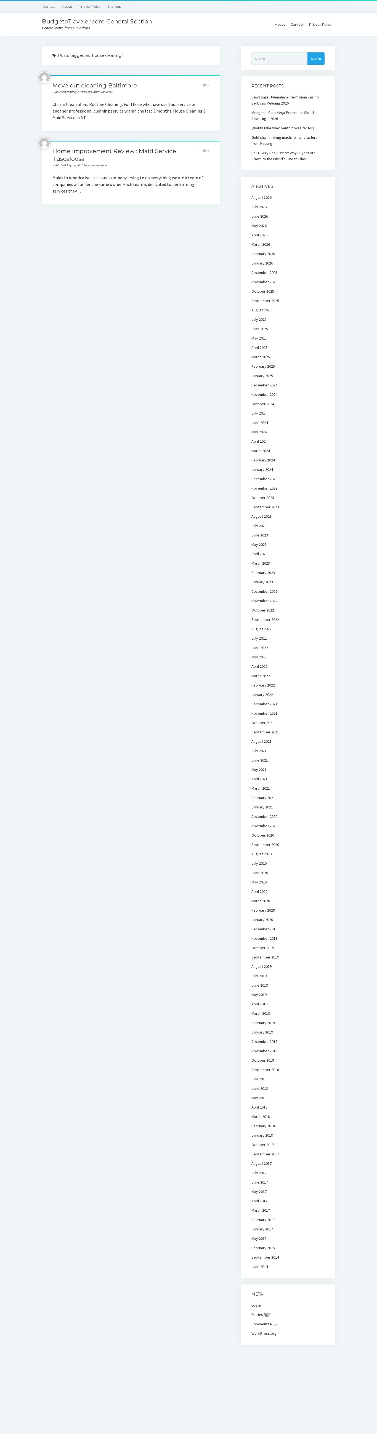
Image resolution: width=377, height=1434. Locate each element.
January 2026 (262, 263)
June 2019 (259, 985)
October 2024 (262, 403)
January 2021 (262, 807)
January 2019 (262, 1032)
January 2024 (262, 469)
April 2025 (259, 347)
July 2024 (259, 413)
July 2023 (259, 525)
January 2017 (262, 1229)
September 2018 (265, 1069)
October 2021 (262, 722)
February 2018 (263, 1125)
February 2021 (263, 797)
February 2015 (263, 1247)
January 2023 (262, 582)
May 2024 (259, 431)
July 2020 (259, 863)
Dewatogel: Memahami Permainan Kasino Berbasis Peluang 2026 (285, 100)
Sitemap (114, 6)
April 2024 (259, 441)
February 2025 (263, 366)
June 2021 (259, 760)
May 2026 (259, 225)
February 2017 (263, 1219)
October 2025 (262, 291)
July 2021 (259, 750)
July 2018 (259, 1079)
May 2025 (259, 338)
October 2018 (262, 1060)
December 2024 (264, 385)
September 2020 (265, 844)
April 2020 (259, 891)
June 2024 (259, 422)
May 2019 (259, 994)
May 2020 (259, 882)
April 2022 (259, 666)
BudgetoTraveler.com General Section (97, 21)
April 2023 (259, 553)
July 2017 (259, 1172)
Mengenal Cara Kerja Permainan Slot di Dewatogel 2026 (283, 115)
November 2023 (264, 488)
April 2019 (259, 1004)
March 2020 (260, 900)
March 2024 (260, 450)
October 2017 (262, 1144)
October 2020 (262, 835)
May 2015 (259, 1238)
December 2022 (264, 591)
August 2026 (261, 197)
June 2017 (259, 1182)
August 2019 (261, 966)
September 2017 (265, 1154)
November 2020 (264, 825)
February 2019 (263, 1022)
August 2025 (261, 310)
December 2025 (264, 272)
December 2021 (264, 703)
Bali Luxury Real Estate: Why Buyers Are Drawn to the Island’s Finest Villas (283, 155)
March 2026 (260, 244)
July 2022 (259, 638)
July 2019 (259, 975)
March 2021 (260, 788)
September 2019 (265, 957)
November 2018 (264, 1050)
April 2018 (259, 1107)
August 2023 (261, 516)
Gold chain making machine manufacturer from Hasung (285, 140)
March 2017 (260, 1210)
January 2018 (262, 1135)
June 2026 (259, 216)
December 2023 (264, 478)
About (67, 6)
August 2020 (261, 853)
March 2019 (260, 1013)
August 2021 (261, 741)
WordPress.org (264, 1333)
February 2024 (263, 460)
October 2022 (262, 610)
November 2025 (264, 281)
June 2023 (259, 535)
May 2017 (259, 1191)
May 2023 (259, 544)
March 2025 (260, 356)
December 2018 (264, 1041)
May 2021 (259, 769)
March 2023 (260, 563)
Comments (264, 1323)
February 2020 (263, 910)
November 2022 (264, 600)
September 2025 (265, 300)
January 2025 (262, 375)
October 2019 (262, 947)
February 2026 (263, 253)
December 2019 (264, 928)
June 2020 (259, 872)
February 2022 (263, 685)
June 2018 (259, 1088)
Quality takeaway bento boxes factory (283, 127)
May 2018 (259, 1097)
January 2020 (262, 919)
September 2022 (265, 619)
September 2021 (265, 732)
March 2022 (260, 675)
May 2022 (259, 657)
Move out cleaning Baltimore (94, 85)
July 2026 (259, 206)
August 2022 (261, 628)
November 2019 (264, 938)
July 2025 (259, 319)
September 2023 (265, 506)
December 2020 (264, 816)
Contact (49, 6)
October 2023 (262, 497)
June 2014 (259, 1266)
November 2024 (264, 394)
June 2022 (259, 647)
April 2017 (259, 1200)
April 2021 (259, 778)
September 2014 (265, 1257)
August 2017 (261, 1163)
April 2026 (259, 235)
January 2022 (262, 694)
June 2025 (259, 328)
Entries (260, 1314)
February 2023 (263, 572)
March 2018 (260, 1116)
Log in (256, 1305)
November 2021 (264, 713)
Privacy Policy (90, 6)
